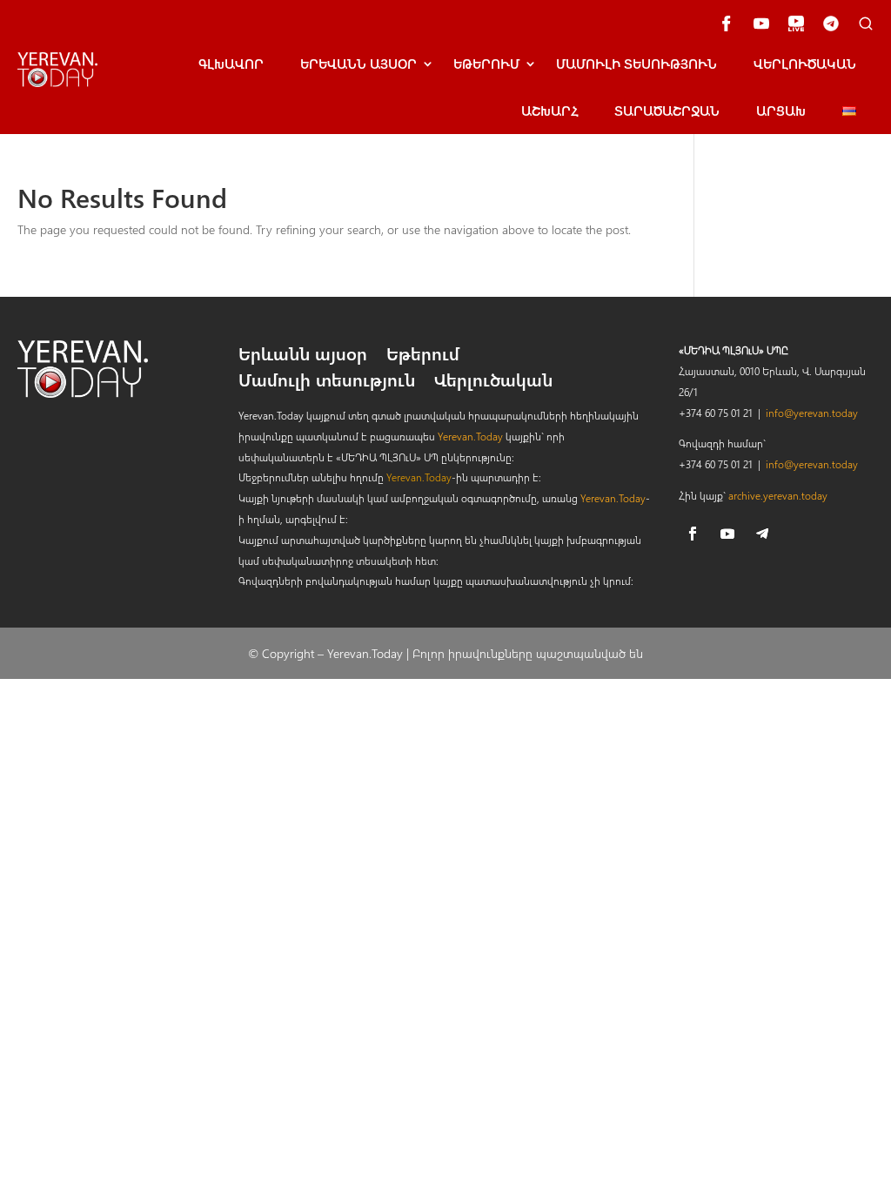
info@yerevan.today (812, 413)
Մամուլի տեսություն (636, 63)
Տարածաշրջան (667, 110)
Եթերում (486, 63)
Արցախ (781, 110)
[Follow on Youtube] (727, 533)
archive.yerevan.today (777, 495)
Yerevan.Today (470, 436)
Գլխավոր (231, 63)
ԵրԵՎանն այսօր (358, 63)
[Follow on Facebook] (693, 533)
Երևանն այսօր (302, 356)
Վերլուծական (805, 63)
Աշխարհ (549, 110)
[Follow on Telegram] (762, 533)
